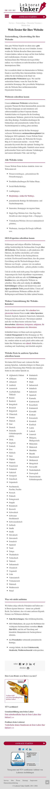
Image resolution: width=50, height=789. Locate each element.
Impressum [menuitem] (33, 780)
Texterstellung (20, 23)
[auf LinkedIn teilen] (30, 664)
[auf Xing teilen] (34, 664)
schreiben (32, 310)
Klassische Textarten (34, 23)
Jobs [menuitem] (12, 780)
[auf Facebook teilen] (20, 664)
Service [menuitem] (6, 780)
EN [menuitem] (10, 10)
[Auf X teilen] (23, 749)
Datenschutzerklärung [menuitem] (11, 783)
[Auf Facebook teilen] (20, 749)
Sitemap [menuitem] (25, 780)
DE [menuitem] (6, 10)
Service (11, 23)
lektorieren (20, 324)
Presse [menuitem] (18, 780)
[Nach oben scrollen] (47, 782)
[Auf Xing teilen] (27, 749)
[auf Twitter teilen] (23, 664)
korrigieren (29, 324)
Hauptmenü (7, 16)
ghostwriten (9, 313)
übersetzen (33, 327)
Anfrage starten (28, 16)
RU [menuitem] (14, 10)
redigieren (37, 324)
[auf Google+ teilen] (27, 664)
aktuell (28, 343)
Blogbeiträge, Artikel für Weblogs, (21, 196)
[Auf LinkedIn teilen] (30, 749)
